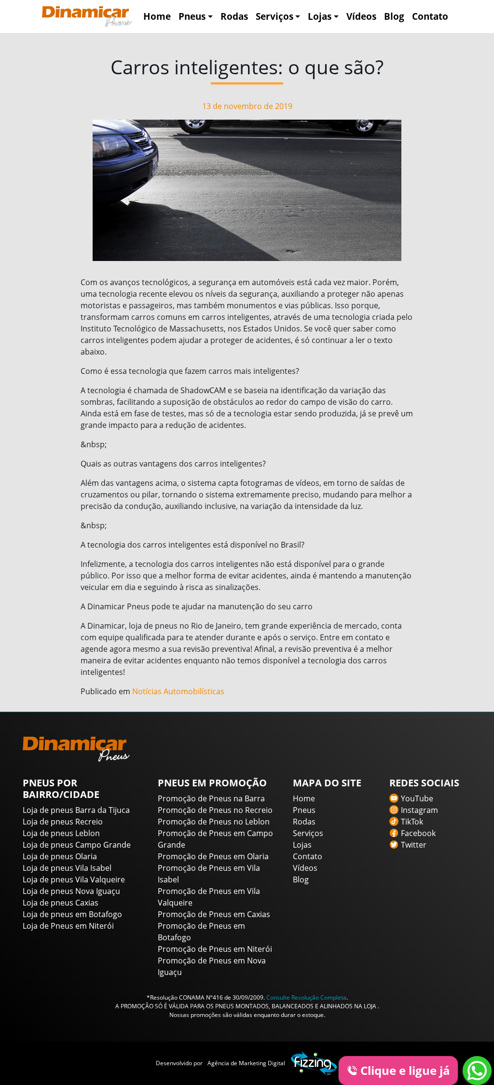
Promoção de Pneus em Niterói (215, 949)
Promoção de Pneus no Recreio (215, 810)
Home (157, 16)
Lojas (319, 16)
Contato (430, 16)
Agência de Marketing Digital (246, 1063)
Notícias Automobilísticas (178, 691)
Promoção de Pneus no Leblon (214, 821)
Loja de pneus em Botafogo (72, 914)
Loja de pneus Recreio (63, 821)
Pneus (192, 16)
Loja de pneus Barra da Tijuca (76, 810)
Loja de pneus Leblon (61, 833)
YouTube (417, 798)
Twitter (413, 844)
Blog (394, 16)
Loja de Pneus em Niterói (68, 925)
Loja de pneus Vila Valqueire (74, 879)
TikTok (412, 821)
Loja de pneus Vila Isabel (67, 868)
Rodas (234, 16)
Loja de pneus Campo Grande (77, 844)
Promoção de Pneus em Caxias (214, 914)
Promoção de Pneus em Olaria (213, 856)
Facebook (418, 833)
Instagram (419, 810)
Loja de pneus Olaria (60, 856)
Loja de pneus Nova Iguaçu (71, 891)
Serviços (274, 16)
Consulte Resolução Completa (306, 997)
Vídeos (361, 16)
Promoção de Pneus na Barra (211, 798)
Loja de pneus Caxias (60, 902)
